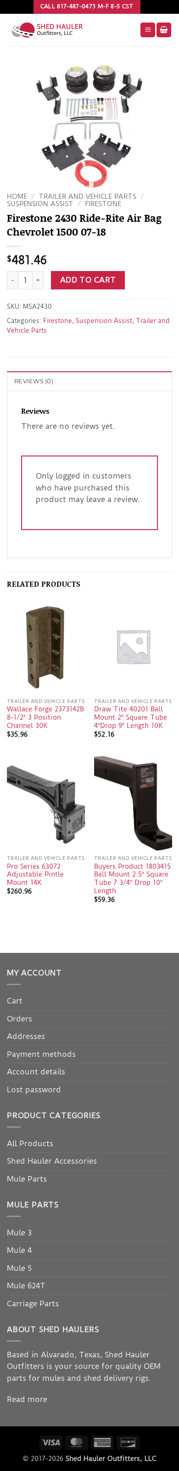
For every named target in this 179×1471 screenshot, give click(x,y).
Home (17, 197)
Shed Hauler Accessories (52, 1160)
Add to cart (88, 280)
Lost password (34, 1089)
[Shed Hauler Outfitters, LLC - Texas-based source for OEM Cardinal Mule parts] (70, 30)
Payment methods (41, 1054)
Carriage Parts (33, 1303)
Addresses (26, 1036)
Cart (14, 1000)
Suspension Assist (40, 204)
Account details (36, 1071)
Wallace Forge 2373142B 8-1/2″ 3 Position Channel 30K (45, 717)
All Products (30, 1143)
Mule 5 (19, 1268)
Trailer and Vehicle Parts (87, 197)
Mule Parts (27, 1178)
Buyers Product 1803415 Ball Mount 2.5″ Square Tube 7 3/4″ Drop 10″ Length (132, 879)
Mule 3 (19, 1232)
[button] (147, 30)
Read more (27, 1399)
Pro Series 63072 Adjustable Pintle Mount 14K (35, 875)
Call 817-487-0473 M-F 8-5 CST (87, 6)
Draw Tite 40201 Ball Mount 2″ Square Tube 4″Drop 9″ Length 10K (130, 717)
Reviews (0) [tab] (33, 381)
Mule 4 (19, 1250)
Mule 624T (26, 1285)
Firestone (103, 204)
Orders (19, 1018)
